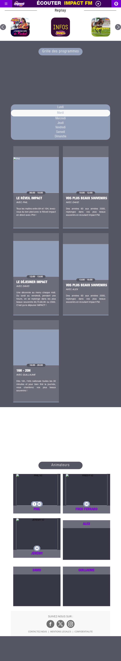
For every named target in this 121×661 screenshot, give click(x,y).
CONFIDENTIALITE (84, 631)
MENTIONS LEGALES (60, 631)
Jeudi (61, 123)
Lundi (60, 107)
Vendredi (60, 127)
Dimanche (60, 136)
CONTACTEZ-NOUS (37, 631)
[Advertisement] (60, 79)
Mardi (60, 113)
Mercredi (60, 118)
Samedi (60, 132)
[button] (3, 27)
